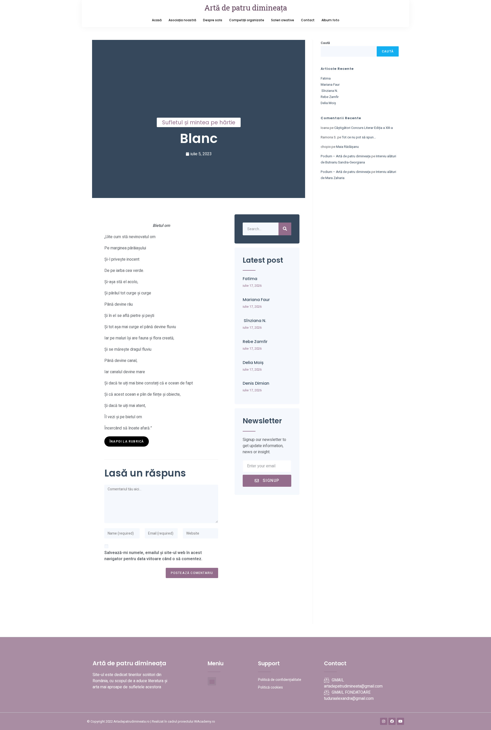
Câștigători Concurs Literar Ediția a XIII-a (363, 127)
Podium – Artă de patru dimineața (346, 156)
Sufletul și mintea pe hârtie (198, 122)
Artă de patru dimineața (245, 8)
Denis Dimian (256, 383)
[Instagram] (383, 721)
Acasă (157, 20)
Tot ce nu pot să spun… (359, 137)
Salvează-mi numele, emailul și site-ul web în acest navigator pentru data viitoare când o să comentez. (153, 556)
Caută (325, 42)
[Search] (284, 229)
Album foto (330, 20)
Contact (308, 20)
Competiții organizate (246, 20)
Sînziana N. (254, 321)
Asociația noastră (182, 20)
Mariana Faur (256, 300)
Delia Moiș (253, 363)
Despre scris (212, 20)
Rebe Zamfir (255, 342)
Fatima (250, 279)
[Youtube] (400, 721)
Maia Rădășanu (347, 146)
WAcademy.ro (204, 721)
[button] (212, 681)
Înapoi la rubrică (126, 441)
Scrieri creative (282, 20)
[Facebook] (392, 721)
